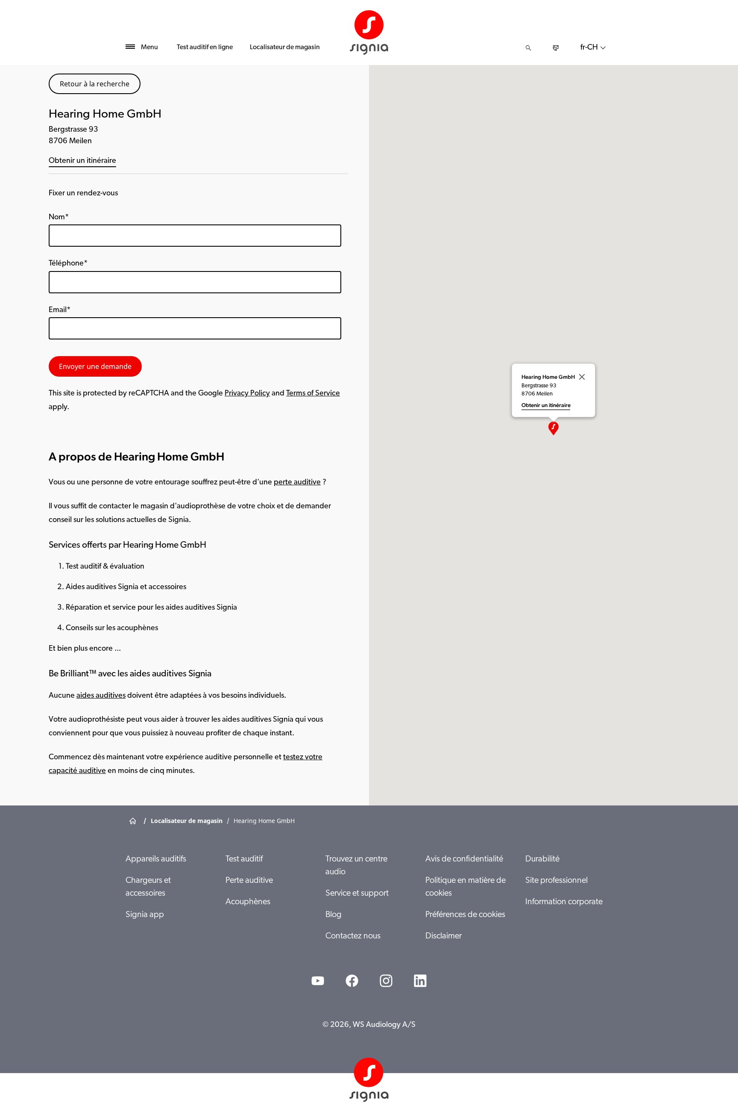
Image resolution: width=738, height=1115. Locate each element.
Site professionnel (556, 880)
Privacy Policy (247, 394)
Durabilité (542, 859)
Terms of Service (313, 394)
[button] (553, 428)
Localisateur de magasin (285, 47)
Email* (59, 310)
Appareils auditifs (156, 859)
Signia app (145, 915)
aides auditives (101, 696)
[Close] (582, 377)
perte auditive (297, 483)
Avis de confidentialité (464, 859)
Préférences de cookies (465, 915)
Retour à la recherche (94, 83)
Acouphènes (248, 902)
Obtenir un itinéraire (82, 161)
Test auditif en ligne (205, 47)
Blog (333, 915)
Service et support (357, 893)
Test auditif (244, 859)
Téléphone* (68, 264)
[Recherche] (528, 47)
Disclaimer (443, 936)
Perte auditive (249, 880)
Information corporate (564, 902)
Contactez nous (353, 936)
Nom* (59, 217)
